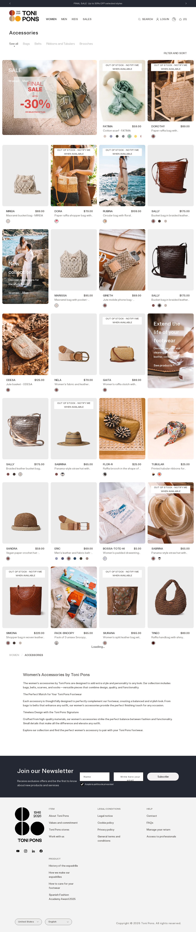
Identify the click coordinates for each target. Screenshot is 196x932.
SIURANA (109, 633)
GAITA (107, 380)
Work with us (56, 836)
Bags (26, 44)
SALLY (155, 211)
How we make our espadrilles (59, 874)
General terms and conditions (109, 838)
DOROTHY (158, 126)
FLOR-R (108, 464)
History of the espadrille (63, 865)
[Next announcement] (186, 3)
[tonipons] (33, 851)
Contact (152, 816)
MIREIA (10, 211)
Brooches (86, 44)
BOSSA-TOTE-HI (114, 548)
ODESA (11, 380)
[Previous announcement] (10, 3)
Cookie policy (106, 822)
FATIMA (108, 126)
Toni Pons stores (59, 829)
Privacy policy (106, 829)
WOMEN (14, 655)
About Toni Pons (59, 816)
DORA (58, 211)
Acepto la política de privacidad (99, 784)
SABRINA (60, 464)
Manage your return (158, 829)
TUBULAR (157, 464)
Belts (38, 44)
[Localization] (174, 19)
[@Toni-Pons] (18, 851)
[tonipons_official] (26, 851)
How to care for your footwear (61, 886)
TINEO (155, 633)
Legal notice (105, 816)
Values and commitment (63, 822)
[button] (145, 19)
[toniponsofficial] (41, 851)
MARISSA (61, 295)
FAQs (150, 822)
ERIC (57, 548)
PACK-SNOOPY (64, 633)
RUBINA (108, 211)
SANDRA (11, 548)
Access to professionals (161, 836)
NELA (58, 380)
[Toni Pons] (24, 15)
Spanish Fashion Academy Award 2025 (62, 897)
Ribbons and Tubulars (60, 44)
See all (13, 44)
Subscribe (163, 776)
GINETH (108, 295)
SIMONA (11, 633)
